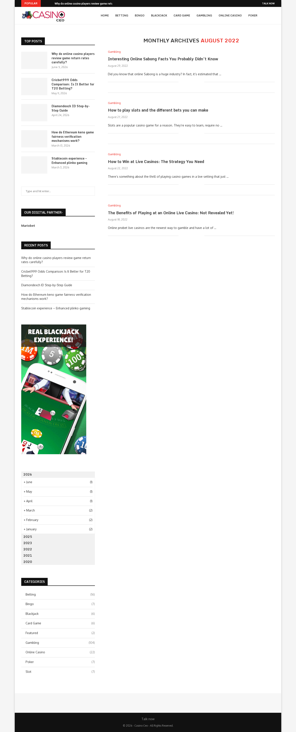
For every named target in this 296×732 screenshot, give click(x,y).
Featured (60, 633)
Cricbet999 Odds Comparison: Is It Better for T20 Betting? (73, 84)
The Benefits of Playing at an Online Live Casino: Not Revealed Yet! (171, 212)
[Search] (272, 15)
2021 (27, 555)
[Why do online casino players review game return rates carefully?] (34, 60)
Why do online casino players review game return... (86, 4)
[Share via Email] (201, 82)
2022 (27, 549)
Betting (121, 15)
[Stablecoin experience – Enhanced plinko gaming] (34, 165)
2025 (27, 536)
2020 (27, 561)
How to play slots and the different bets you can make (158, 110)
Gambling (204, 15)
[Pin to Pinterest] (196, 82)
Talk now (268, 3)
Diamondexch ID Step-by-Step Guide (71, 108)
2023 (27, 542)
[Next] (50, 3)
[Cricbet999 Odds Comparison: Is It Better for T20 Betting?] (34, 86)
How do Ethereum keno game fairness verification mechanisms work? (73, 136)
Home (105, 15)
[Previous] (44, 3)
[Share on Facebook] (187, 82)
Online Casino (230, 15)
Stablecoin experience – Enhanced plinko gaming (69, 160)
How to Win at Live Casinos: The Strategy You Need (156, 161)
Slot (60, 671)
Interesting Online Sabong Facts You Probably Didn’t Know (163, 59)
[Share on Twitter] (192, 82)
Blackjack (159, 15)
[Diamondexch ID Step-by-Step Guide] (34, 112)
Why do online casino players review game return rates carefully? (73, 58)
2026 (27, 474)
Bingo (140, 15)
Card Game (182, 15)
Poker (252, 15)
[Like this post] (182, 82)
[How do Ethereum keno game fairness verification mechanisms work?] (34, 138)
